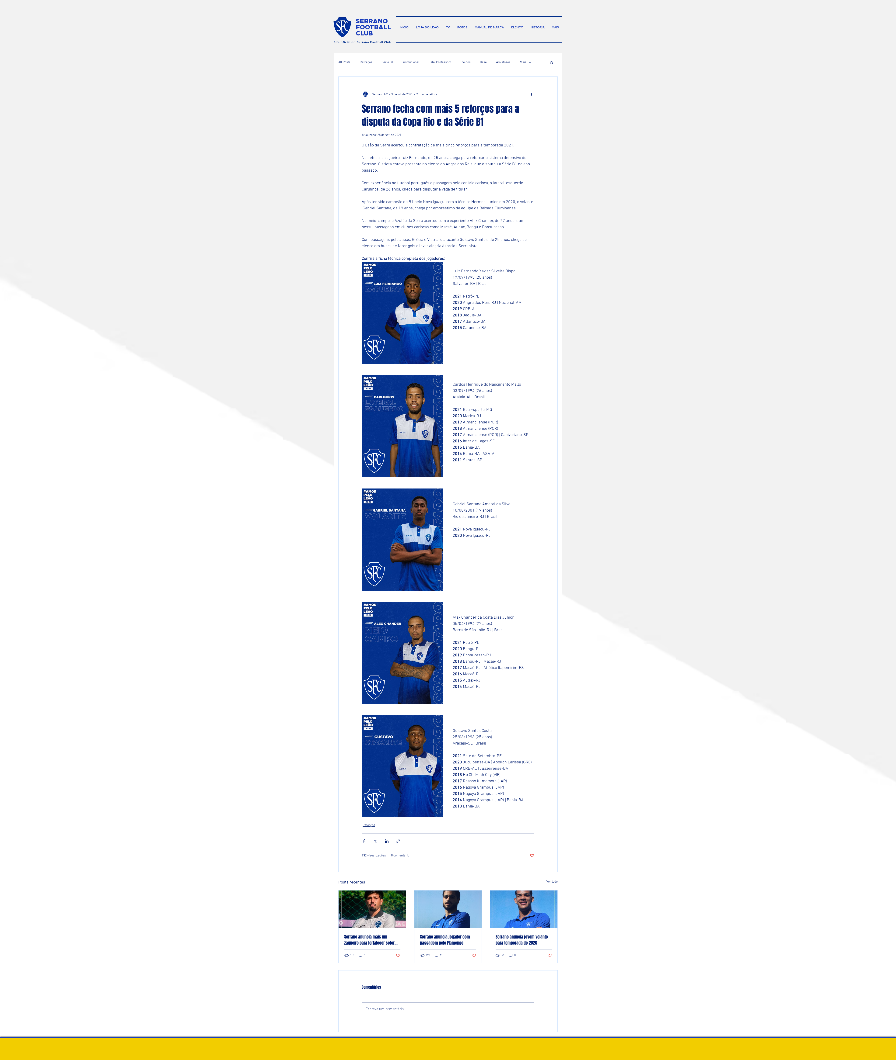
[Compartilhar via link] (398, 841)
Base (483, 62)
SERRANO (372, 21)
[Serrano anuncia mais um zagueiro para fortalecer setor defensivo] (372, 909)
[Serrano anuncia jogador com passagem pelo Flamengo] (448, 909)
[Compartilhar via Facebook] (364, 841)
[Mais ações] (531, 94)
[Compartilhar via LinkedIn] (387, 841)
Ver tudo (552, 882)
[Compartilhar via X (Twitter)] (375, 841)
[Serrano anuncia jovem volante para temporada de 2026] (523, 909)
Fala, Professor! (440, 62)
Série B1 (387, 62)
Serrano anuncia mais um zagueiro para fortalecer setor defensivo (369, 940)
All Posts (344, 62)
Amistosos (503, 62)
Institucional (410, 62)
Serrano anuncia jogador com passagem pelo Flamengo (445, 940)
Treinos (465, 62)
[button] (552, 62)
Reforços (366, 62)
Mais (523, 62)
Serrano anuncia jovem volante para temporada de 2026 (522, 940)
